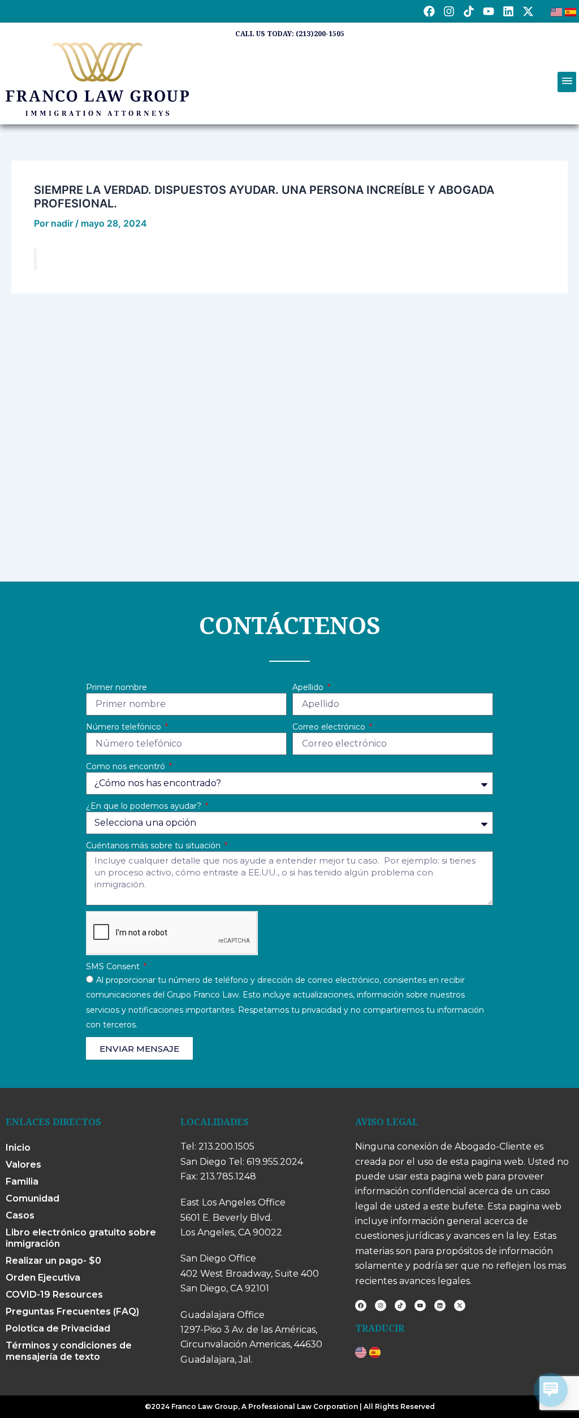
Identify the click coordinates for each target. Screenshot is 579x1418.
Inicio (18, 1147)
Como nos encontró (126, 766)
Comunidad (32, 1198)
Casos (20, 1215)
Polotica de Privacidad (58, 1328)
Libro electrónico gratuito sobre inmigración (81, 1238)
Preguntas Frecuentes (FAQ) (72, 1311)
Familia (22, 1181)
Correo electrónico (330, 727)
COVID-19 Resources (54, 1294)
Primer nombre (116, 687)
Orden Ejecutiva (43, 1277)
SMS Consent (114, 966)
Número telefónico (124, 727)
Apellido (309, 687)
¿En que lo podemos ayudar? (145, 806)
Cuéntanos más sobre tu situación (154, 845)
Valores (23, 1164)
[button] (567, 82)
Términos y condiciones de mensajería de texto (69, 1351)
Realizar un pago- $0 (53, 1260)
